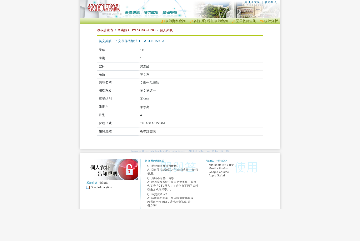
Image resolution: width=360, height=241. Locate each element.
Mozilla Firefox (218, 168)
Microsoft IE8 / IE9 (221, 164)
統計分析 (271, 21)
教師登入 (271, 2)
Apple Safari (217, 175)
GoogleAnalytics (101, 187)
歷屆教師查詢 (246, 21)
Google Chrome (219, 172)
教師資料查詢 (175, 21)
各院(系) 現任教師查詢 (211, 21)
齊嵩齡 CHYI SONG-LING (137, 30)
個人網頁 (166, 30)
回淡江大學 (252, 2)
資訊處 (103, 182)
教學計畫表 (105, 30)
